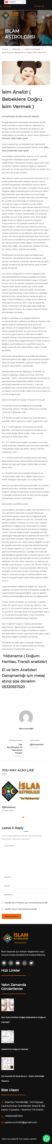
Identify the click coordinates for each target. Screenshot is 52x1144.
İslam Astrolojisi (32, 49)
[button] (23, 817)
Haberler (16, 49)
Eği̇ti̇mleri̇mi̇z (37, 744)
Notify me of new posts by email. (21, 909)
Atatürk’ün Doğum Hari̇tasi (14, 1049)
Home (5, 49)
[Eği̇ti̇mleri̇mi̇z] (26, 791)
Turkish (12, 2)
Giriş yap (7, 6)
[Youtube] (17, 963)
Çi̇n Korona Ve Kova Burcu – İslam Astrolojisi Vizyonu (22, 1078)
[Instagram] (11, 963)
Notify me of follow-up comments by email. (26, 902)
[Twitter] (31, 963)
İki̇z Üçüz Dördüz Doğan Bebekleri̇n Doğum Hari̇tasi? (23, 1019)
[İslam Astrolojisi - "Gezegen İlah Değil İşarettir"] (10, 15)
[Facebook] (4, 963)
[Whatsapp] (24, 963)
